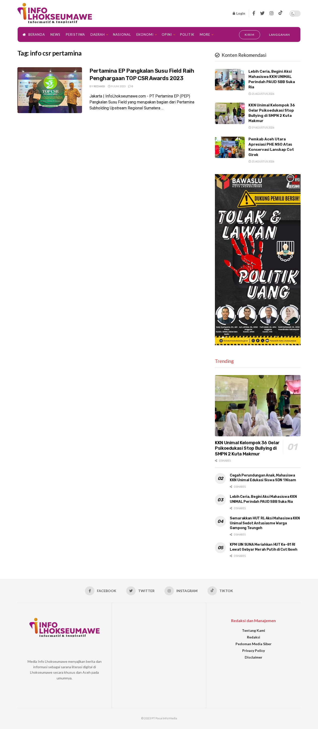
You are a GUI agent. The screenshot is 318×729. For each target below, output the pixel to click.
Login (240, 13)
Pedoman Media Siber (254, 644)
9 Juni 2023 (118, 86)
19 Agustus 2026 (262, 127)
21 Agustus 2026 (262, 93)
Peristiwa (75, 34)
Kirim (250, 34)
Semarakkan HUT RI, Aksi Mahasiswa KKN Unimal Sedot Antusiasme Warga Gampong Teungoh (265, 523)
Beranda (36, 34)
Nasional (122, 34)
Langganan (279, 34)
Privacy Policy (253, 650)
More (205, 34)
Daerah (97, 34)
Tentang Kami (253, 630)
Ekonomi (145, 34)
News (55, 34)
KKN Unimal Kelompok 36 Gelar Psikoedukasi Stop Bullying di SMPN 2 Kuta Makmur (247, 448)
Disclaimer (253, 657)
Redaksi (99, 86)
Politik (187, 34)
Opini (167, 34)
